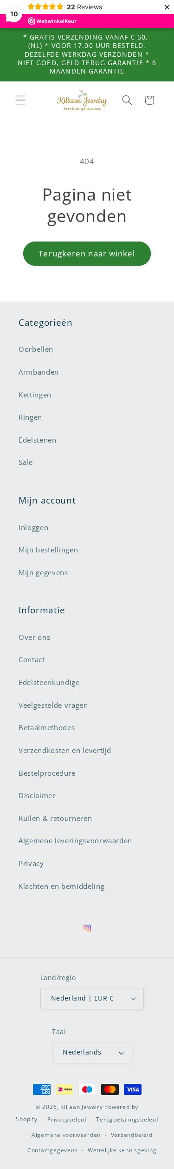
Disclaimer (37, 795)
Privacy (31, 863)
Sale (26, 462)
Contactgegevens (52, 1150)
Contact (32, 660)
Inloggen (33, 527)
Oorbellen (36, 349)
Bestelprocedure (47, 773)
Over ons (34, 637)
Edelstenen (38, 440)
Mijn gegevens (43, 573)
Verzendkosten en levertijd (65, 750)
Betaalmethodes (47, 727)
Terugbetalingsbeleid (127, 1119)
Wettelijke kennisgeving (122, 1150)
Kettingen (35, 395)
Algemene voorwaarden (66, 1135)
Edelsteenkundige (49, 682)
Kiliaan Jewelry (81, 1107)
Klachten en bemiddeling (61, 886)
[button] (20, 100)
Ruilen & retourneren (55, 818)
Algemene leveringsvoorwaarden (75, 841)
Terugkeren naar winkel (87, 253)
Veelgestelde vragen (53, 705)
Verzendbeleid (132, 1135)
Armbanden (39, 372)
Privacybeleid (66, 1119)
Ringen (30, 417)
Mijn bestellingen (48, 550)
